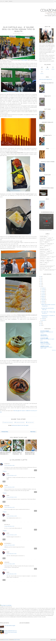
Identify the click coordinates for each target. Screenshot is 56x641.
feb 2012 (43, 318)
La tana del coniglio (44, 338)
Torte (41, 245)
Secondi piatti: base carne (44, 249)
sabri (8, 473)
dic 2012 (43, 288)
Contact (11, 1)
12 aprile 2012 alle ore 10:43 (11, 553)
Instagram (47, 69)
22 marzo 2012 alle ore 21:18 (11, 497)
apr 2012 (43, 301)
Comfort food (42, 251)
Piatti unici (41, 247)
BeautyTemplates (6, 639)
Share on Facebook (8, 422)
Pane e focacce (42, 256)
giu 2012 (43, 298)
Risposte (5, 471)
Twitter (42, 69)
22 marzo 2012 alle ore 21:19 (11, 534)
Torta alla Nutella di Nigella (10, 625)
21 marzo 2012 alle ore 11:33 (9, 526)
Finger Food (46, 245)
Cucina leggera (49, 243)
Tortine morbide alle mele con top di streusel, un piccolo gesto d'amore (11, 632)
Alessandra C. (8, 543)
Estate (41, 241)
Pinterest (41, 73)
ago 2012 (43, 294)
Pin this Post (31, 422)
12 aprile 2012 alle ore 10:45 (11, 573)
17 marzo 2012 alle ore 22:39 (9, 507)
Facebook (52, 69)
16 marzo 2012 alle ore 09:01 (9, 465)
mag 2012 (43, 299)
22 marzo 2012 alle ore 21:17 (11, 475)
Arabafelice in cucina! (44, 346)
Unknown (6, 505)
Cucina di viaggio (43, 264)
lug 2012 (43, 296)
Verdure (48, 251)
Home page (2, 1)
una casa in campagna (44, 330)
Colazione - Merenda (43, 236)
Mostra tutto (54, 350)
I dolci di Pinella (43, 335)
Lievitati (47, 258)
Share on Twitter (20, 422)
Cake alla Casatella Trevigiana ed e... (5, 453)
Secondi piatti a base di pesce (49, 269)
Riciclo (41, 269)
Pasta (48, 256)
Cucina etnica (42, 260)
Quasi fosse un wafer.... (44, 335)
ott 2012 (43, 291)
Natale (53, 256)
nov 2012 (43, 289)
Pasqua (41, 262)
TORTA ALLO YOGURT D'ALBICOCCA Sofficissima (45, 344)
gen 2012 (43, 320)
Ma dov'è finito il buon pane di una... (30, 453)
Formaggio (42, 253)
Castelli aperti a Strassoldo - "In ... (18, 453)
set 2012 (43, 293)
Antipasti (49, 238)
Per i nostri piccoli (49, 253)
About (6, 1)
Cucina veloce (42, 243)
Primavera (46, 241)
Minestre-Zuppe (49, 260)
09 (41, 325)
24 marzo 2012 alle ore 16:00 (9, 545)
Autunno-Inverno (43, 238)
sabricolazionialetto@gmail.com (45, 79)
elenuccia (7, 463)
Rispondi (35, 470)
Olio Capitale (24, 60)
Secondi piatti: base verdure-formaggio (46, 266)
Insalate (46, 262)
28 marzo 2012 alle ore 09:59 (9, 563)
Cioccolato (42, 258)
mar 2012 (43, 302)
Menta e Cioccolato (44, 342)
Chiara (6, 485)
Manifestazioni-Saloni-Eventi (17, 425)
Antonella (7, 524)
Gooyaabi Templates (17, 639)
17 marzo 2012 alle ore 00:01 (9, 487)
